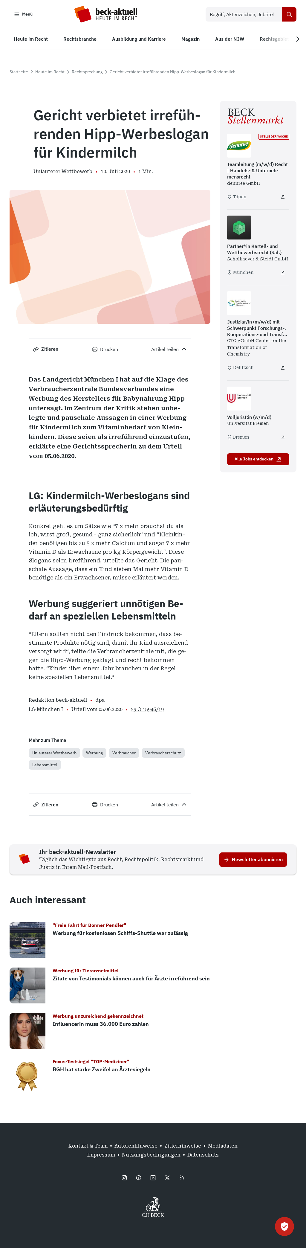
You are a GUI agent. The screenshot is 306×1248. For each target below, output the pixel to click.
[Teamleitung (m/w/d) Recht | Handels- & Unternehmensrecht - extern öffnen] (282, 196)
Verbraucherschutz (163, 753)
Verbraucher (124, 753)
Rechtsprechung (87, 71)
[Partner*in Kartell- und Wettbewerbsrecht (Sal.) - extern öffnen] (282, 272)
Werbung (94, 753)
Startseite (19, 71)
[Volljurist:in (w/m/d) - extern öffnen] (282, 437)
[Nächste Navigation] (298, 39)
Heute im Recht (50, 71)
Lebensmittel (44, 765)
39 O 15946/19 (147, 709)
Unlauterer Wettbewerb (54, 753)
